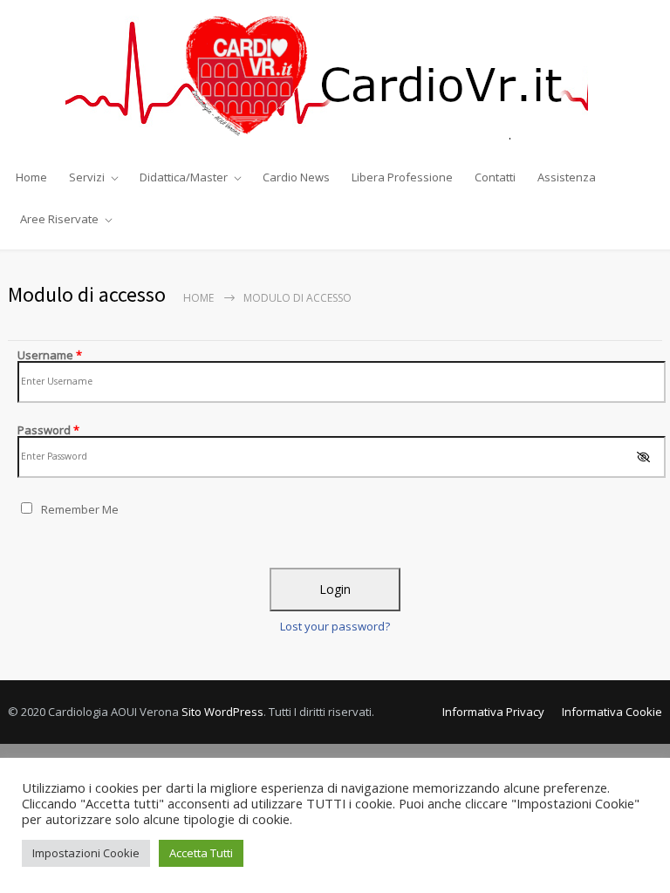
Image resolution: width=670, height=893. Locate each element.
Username (49, 355)
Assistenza (566, 177)
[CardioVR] (335, 78)
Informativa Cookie (612, 711)
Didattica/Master (184, 177)
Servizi (87, 177)
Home (31, 177)
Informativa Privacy (493, 711)
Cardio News (296, 177)
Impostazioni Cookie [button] (86, 853)
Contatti (495, 177)
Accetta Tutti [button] (201, 853)
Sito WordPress (222, 711)
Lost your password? (335, 626)
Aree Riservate (59, 219)
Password (48, 430)
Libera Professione (402, 177)
